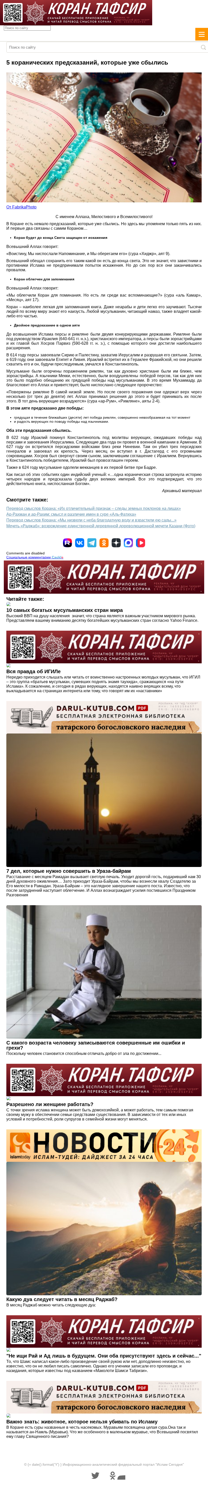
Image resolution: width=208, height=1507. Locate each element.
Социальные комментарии (34, 557)
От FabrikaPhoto (21, 207)
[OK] (104, 542)
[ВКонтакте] (79, 542)
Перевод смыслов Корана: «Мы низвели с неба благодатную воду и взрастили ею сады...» (91, 520)
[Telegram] (91, 542)
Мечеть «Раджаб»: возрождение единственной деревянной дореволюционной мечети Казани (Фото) (100, 526)
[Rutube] (67, 542)
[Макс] (128, 542)
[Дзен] (116, 542)
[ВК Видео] (140, 542)
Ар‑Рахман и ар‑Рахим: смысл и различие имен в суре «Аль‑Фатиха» (71, 514)
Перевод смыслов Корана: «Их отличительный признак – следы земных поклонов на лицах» (93, 508)
